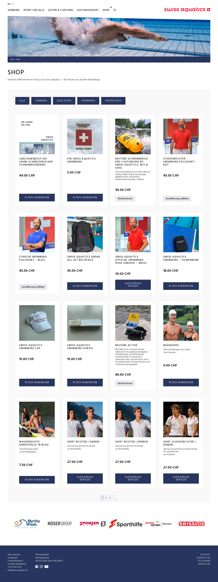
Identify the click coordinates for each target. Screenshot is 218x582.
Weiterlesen (125, 199)
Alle (22, 101)
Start (12, 59)
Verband (14, 10)
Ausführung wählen (177, 199)
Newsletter (203, 557)
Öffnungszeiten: (42, 554)
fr (13, 4)
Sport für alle (33, 10)
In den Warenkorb (37, 197)
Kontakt (205, 554)
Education (64, 101)
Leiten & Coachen (60, 10)
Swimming (88, 101)
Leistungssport (88, 10)
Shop (106, 10)
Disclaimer (204, 561)
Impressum (204, 564)
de (9, 4)
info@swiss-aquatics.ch (18, 570)
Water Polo (113, 101)
